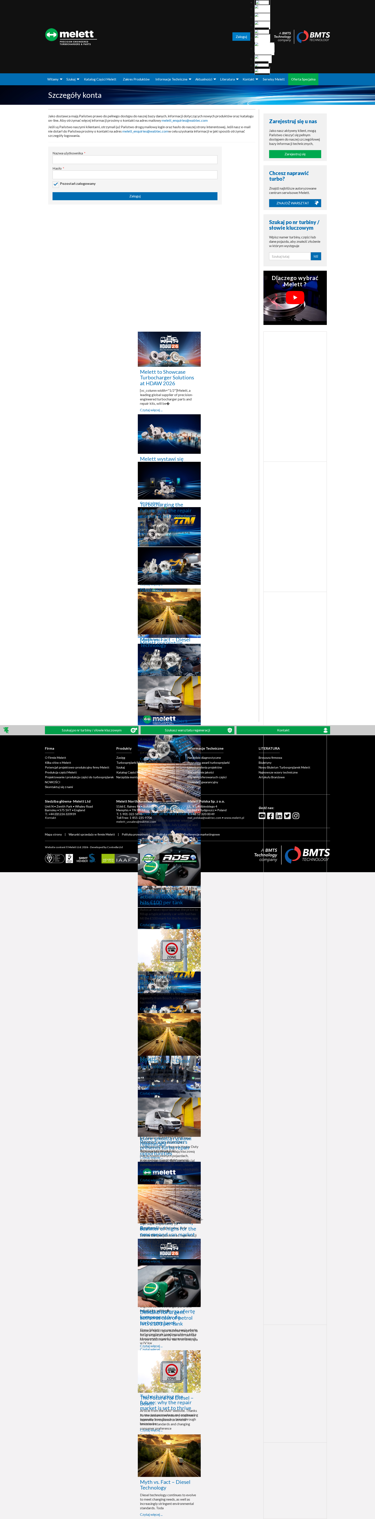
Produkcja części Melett (61, 772)
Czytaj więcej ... (151, 410)
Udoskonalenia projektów (205, 767)
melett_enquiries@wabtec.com (185, 120)
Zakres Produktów (136, 79)
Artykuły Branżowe (272, 777)
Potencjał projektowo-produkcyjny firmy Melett (77, 767)
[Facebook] (271, 817)
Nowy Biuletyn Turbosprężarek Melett (284, 767)
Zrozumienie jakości (201, 772)
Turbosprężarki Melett (131, 762)
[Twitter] (288, 817)
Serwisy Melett (274, 79)
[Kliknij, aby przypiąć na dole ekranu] (6, 730)
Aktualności (203, 79)
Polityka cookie (166, 834)
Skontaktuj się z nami (59, 787)
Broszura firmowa (270, 757)
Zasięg (120, 757)
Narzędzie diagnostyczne (204, 757)
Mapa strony (53, 834)
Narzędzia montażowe (131, 777)
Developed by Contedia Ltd (106, 847)
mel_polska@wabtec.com (204, 817)
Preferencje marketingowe (202, 834)
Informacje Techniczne (171, 79)
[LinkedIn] (279, 817)
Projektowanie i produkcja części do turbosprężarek (79, 777)
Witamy (53, 79)
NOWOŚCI (52, 782)
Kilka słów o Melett (58, 762)
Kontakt (248, 79)
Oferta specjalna (303, 79)
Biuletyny (265, 762)
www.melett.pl (234, 817)
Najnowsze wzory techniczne (278, 772)
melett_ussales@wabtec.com (136, 821)
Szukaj (71, 79)
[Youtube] (262, 817)
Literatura (227, 79)
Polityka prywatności (136, 834)
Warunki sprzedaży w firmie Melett (92, 834)
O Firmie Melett (55, 757)
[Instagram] (296, 817)
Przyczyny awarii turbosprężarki (209, 762)
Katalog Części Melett (100, 79)
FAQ (191, 787)
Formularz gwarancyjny (203, 782)
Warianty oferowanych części (207, 777)
